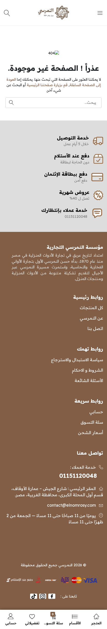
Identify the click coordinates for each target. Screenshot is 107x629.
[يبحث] (7, 12)
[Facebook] (51, 596)
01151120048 (78, 475)
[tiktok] (33, 596)
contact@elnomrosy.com (71, 505)
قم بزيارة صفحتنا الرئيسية (47, 84)
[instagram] (42, 596)
